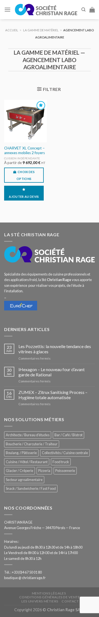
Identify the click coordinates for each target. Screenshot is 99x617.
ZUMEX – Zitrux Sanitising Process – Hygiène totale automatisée (52, 395)
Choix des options (25, 175)
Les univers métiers (39, 601)
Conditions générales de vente (49, 597)
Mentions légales (49, 593)
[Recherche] (83, 9)
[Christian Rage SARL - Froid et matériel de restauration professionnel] (46, 9)
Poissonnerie (65, 470)
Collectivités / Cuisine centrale (65, 453)
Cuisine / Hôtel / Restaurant (27, 462)
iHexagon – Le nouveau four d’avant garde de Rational (51, 372)
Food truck (61, 462)
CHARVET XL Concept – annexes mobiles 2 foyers (24, 150)
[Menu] (7, 9)
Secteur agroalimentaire (24, 479)
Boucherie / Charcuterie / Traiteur (31, 444)
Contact (70, 601)
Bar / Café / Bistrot (68, 435)
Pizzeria (44, 470)
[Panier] (92, 10)
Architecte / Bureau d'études (28, 435)
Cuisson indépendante (22, 158)
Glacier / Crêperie (19, 470)
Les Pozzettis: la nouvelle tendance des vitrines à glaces (54, 349)
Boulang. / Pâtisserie (21, 453)
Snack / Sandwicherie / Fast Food (31, 488)
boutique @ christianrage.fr (25, 578)
